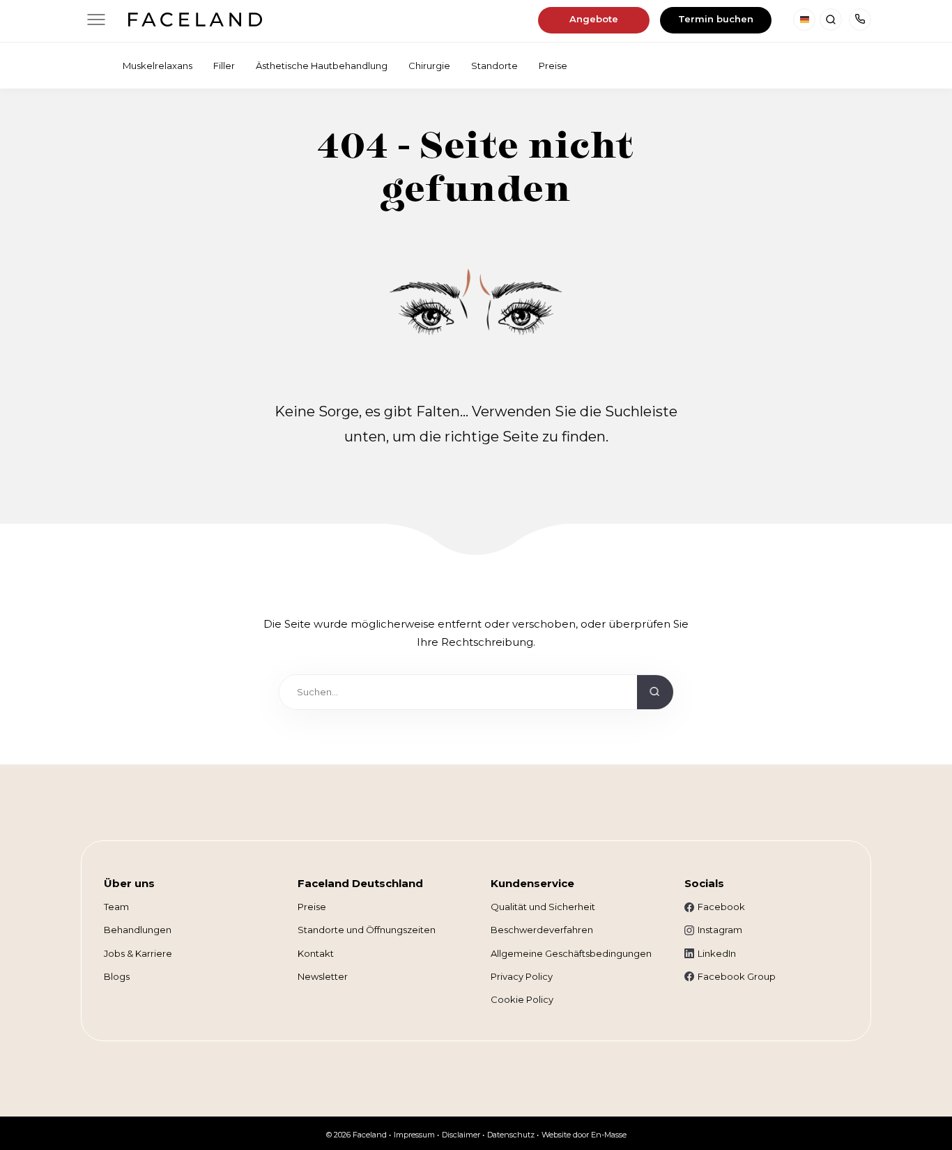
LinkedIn (717, 953)
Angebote (593, 18)
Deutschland (804, 19)
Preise (312, 906)
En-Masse (609, 1135)
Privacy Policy (522, 976)
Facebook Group (737, 976)
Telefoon (860, 19)
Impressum (414, 1135)
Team (116, 906)
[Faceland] (194, 22)
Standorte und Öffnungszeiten (367, 929)
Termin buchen (715, 18)
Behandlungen (137, 929)
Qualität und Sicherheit (543, 906)
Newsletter (323, 976)
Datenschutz (511, 1135)
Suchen (831, 19)
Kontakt (316, 953)
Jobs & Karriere (138, 953)
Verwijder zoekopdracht (619, 695)
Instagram (720, 929)
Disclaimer (461, 1135)
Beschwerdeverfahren (542, 929)
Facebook (721, 906)
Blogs (117, 976)
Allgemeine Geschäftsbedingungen (571, 953)
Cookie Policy (522, 999)
